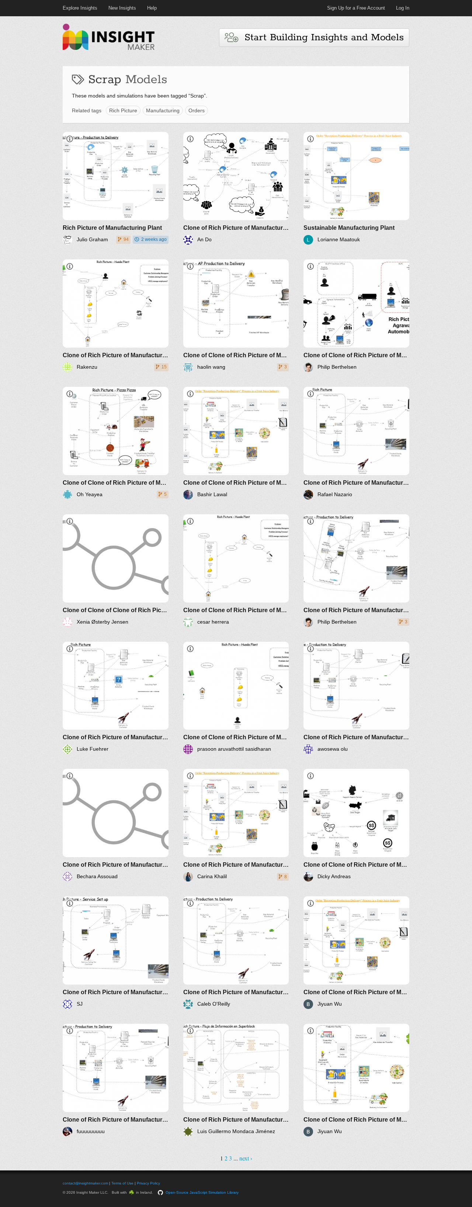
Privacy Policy (148, 1183)
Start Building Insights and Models (321, 37)
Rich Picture (123, 110)
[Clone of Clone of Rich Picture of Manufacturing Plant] (236, 315)
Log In (402, 8)
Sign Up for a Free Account (356, 8)
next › (245, 1158)
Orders (196, 110)
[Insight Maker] (109, 49)
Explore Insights (80, 8)
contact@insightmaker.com (85, 1183)
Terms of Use (122, 1183)
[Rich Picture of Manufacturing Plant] (116, 188)
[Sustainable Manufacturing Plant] (356, 188)
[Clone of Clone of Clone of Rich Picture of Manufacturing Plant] (116, 570)
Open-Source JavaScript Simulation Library (202, 1192)
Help (152, 8)
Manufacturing (163, 110)
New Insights (122, 8)
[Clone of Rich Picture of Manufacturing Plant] (236, 188)
